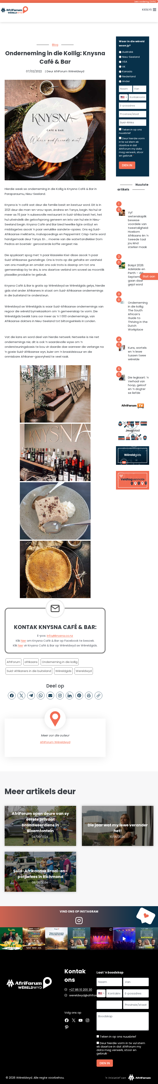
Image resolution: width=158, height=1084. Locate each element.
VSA (124, 61)
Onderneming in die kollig (59, 662)
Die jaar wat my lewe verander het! (118, 827)
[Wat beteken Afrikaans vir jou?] (56, 938)
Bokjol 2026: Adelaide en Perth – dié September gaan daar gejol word (136, 274)
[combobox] (123, 97)
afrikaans (31, 662)
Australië (127, 52)
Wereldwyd (84, 671)
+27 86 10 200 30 (80, 990)
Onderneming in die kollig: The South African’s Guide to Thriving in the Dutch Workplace (138, 316)
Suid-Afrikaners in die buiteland (29, 671)
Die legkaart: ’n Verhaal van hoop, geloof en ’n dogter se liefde (138, 385)
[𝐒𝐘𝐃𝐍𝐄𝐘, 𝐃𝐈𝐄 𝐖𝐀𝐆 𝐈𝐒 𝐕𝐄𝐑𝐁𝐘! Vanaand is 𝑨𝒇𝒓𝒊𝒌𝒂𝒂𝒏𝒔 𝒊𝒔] (146, 938)
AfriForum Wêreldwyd (55, 742)
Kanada (127, 71)
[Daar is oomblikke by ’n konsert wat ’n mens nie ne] (124, 938)
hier (23, 641)
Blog (55, 45)
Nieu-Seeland (131, 57)
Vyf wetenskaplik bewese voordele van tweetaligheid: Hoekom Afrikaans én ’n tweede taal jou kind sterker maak (138, 230)
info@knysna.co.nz (60, 636)
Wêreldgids (63, 671)
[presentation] (122, 213)
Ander (126, 81)
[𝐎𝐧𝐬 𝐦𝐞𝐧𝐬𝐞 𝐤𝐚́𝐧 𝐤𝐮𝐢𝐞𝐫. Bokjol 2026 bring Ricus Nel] (11, 938)
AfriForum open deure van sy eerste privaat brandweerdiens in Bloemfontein (40, 822)
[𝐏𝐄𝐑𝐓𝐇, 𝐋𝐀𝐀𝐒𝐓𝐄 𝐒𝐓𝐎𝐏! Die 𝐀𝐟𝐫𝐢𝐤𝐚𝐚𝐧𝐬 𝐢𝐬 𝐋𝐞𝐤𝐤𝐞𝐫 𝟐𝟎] (79, 938)
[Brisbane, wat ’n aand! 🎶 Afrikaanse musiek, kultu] (101, 938)
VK (123, 66)
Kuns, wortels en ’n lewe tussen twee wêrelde (137, 353)
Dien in (127, 165)
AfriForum (13, 662)
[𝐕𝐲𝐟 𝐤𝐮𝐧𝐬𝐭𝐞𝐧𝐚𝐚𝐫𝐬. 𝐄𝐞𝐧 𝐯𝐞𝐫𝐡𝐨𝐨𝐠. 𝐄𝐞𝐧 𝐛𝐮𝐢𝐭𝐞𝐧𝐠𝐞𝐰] (34, 938)
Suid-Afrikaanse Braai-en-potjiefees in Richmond (40, 873)
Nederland (129, 76)
